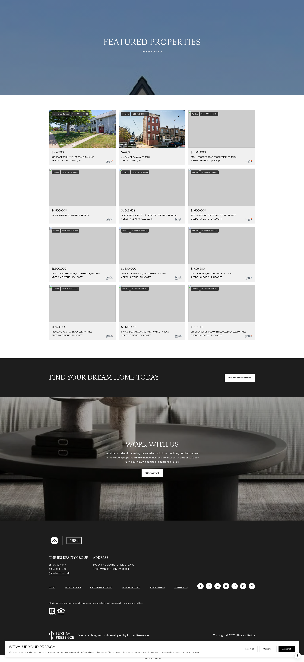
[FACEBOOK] (200, 586)
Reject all (249, 649)
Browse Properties (239, 378)
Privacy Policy (246, 635)
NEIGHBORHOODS (131, 587)
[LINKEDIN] (217, 586)
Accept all (286, 649)
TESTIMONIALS (157, 587)
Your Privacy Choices (152, 658)
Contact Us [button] (152, 473)
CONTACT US (180, 587)
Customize (268, 649)
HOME (52, 587)
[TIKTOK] (234, 586)
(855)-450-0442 (57, 569)
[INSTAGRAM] (209, 586)
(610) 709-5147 (57, 564)
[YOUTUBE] (226, 586)
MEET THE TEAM (73, 587)
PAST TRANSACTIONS (101, 587)
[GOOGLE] (243, 586)
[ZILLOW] (252, 586)
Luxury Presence (138, 635)
